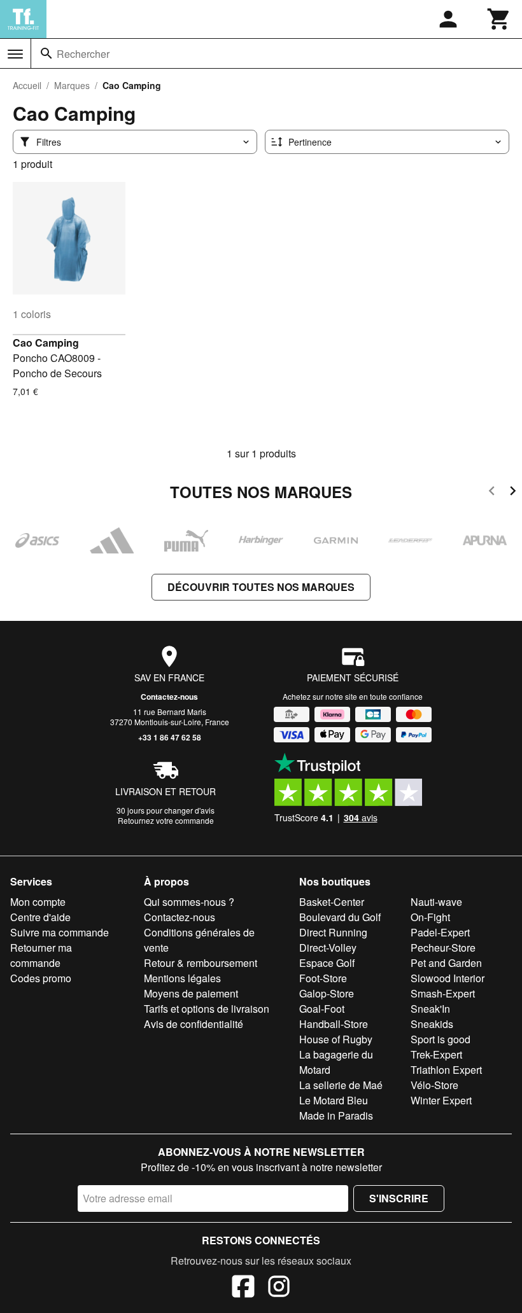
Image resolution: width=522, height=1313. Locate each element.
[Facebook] (243, 1288)
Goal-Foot (321, 1008)
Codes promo (40, 978)
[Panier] (499, 19)
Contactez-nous (169, 696)
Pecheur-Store (443, 947)
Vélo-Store (434, 1085)
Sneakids (432, 1024)
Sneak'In (430, 1008)
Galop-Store (326, 993)
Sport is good (440, 1039)
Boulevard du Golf (340, 917)
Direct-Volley (327, 947)
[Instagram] (279, 1288)
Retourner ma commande (41, 955)
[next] (513, 493)
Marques (72, 85)
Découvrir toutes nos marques (261, 587)
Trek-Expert (436, 1054)
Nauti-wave (436, 901)
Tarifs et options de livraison (206, 1008)
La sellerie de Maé (341, 1085)
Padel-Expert (440, 932)
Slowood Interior (447, 978)
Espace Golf (327, 962)
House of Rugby (335, 1039)
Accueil (27, 85)
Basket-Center (331, 901)
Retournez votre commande (166, 820)
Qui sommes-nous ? (189, 901)
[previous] (492, 493)
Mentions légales (182, 978)
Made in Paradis (336, 1115)
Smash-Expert (443, 993)
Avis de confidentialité (193, 1024)
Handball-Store (333, 1024)
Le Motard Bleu (333, 1100)
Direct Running (333, 932)
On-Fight (430, 917)
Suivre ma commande (59, 932)
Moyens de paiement (191, 993)
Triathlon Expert (446, 1069)
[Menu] (15, 54)
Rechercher (83, 53)
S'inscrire (398, 1198)
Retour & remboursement (200, 962)
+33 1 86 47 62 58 (169, 737)
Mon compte (38, 901)
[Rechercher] (46, 53)
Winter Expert (441, 1100)
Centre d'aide (40, 917)
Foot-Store (323, 978)
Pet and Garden (446, 962)
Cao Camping (46, 342)
